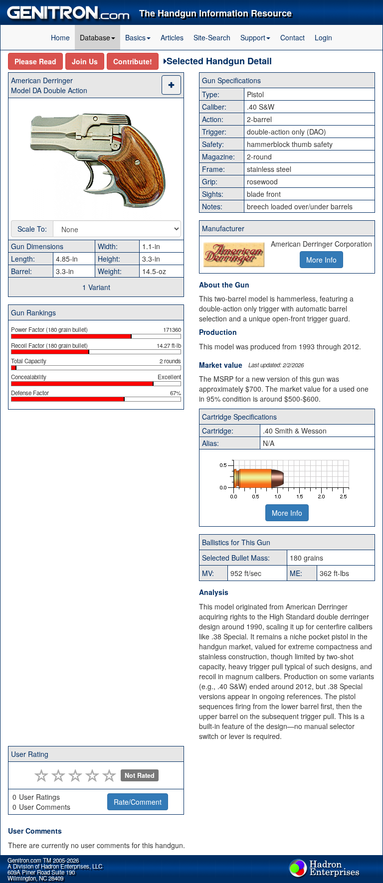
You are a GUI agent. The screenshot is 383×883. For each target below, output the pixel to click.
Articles (172, 37)
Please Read (35, 61)
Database (95, 37)
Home (60, 37)
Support (252, 37)
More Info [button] (321, 260)
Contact (292, 37)
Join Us (85, 61)
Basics (135, 37)
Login (323, 37)
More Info (287, 513)
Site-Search (211, 37)
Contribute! (132, 61)
